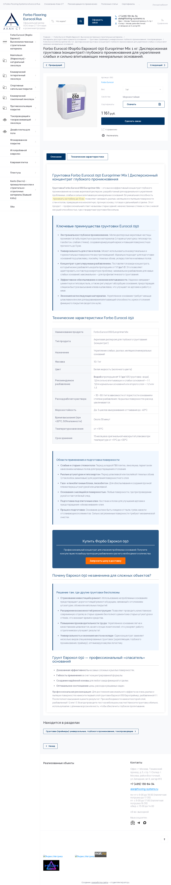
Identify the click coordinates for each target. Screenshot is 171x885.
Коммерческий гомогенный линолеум (22, 97)
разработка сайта (100, 882)
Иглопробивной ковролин (18, 152)
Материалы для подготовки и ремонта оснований (64, 39)
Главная (46, 37)
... (139, 4)
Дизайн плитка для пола (20, 131)
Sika (12, 206)
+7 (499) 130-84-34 (128, 16)
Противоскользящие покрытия (21, 108)
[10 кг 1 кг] (143, 89)
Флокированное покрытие (18, 142)
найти (80, 21)
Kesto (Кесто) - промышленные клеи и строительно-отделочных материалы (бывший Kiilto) (22, 190)
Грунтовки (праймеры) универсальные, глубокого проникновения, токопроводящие (126, 39)
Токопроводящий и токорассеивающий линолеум (20, 119)
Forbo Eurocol (107, 82)
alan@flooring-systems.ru (131, 18)
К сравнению (111, 129)
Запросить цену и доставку (105, 560)
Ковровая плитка (19, 162)
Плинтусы (15, 172)
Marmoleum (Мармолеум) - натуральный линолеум (18, 60)
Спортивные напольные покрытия (21, 87)
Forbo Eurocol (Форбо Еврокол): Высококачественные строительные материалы (21, 41)
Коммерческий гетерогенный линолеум (18, 75)
